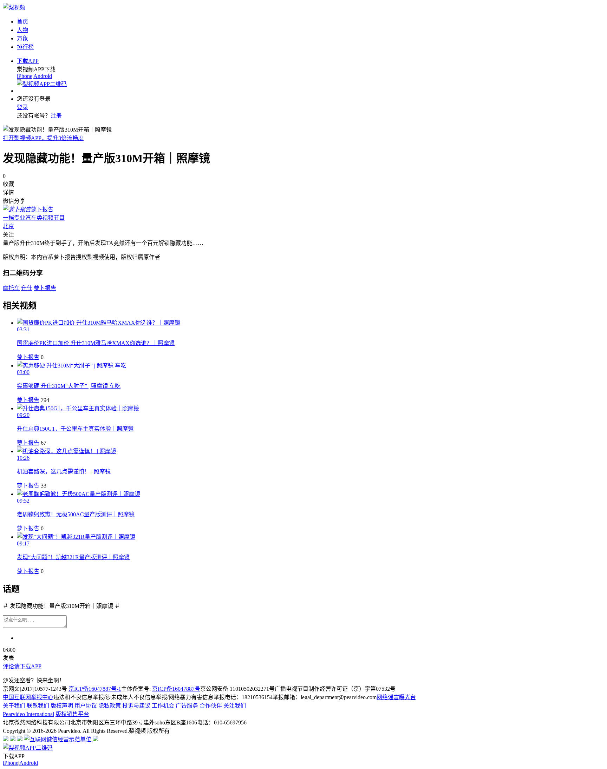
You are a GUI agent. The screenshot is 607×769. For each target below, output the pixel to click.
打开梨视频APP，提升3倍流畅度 (43, 138)
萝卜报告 (28, 357)
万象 (22, 38)
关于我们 (14, 706)
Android (42, 76)
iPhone (24, 76)
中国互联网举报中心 (28, 697)
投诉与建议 (136, 706)
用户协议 (85, 706)
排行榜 (25, 47)
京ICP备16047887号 (176, 689)
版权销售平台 (72, 714)
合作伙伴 (211, 706)
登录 (22, 107)
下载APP (28, 61)
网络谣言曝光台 (396, 697)
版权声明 (62, 706)
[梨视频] (14, 8)
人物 (22, 30)
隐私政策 (109, 706)
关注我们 (234, 706)
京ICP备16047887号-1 (94, 689)
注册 (56, 116)
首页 (22, 22)
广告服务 (187, 706)
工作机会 (163, 706)
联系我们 (38, 706)
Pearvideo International (28, 714)
